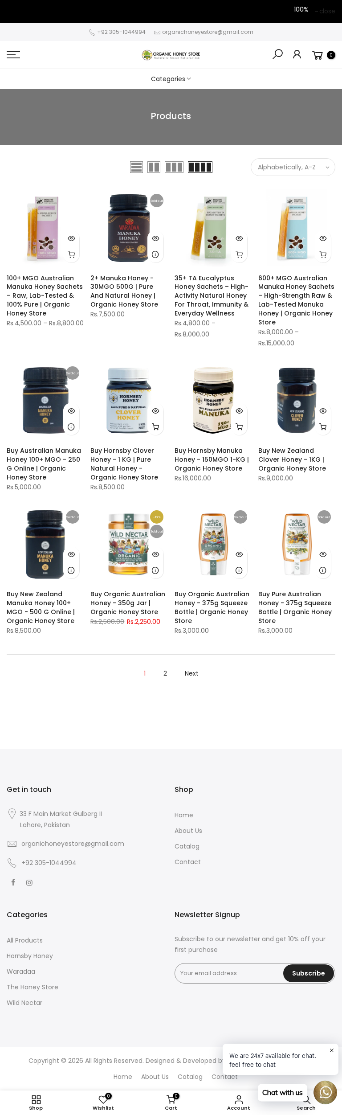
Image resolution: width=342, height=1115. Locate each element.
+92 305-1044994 (121, 32)
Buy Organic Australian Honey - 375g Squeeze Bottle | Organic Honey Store (212, 607)
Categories (168, 78)
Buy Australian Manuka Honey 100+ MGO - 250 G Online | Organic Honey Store (44, 464)
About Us (188, 830)
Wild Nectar (24, 1002)
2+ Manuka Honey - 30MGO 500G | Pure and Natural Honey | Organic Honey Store (124, 291)
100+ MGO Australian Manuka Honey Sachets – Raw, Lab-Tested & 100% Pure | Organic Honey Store (45, 296)
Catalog (187, 846)
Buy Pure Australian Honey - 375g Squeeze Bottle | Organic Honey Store (295, 607)
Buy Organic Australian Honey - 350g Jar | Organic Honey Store (127, 603)
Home (184, 815)
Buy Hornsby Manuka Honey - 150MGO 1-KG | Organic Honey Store (212, 459)
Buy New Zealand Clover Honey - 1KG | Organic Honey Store (292, 459)
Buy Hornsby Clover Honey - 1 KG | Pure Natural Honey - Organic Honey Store (124, 464)
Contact (188, 861)
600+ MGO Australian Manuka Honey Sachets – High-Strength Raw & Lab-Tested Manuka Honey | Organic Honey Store (296, 300)
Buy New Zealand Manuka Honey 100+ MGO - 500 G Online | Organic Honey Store (41, 607)
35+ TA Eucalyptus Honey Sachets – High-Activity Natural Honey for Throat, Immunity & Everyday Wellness (211, 296)
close (327, 11)
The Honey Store (32, 987)
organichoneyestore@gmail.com (207, 32)
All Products (25, 940)
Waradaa (21, 971)
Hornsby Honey (30, 955)
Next (192, 673)
